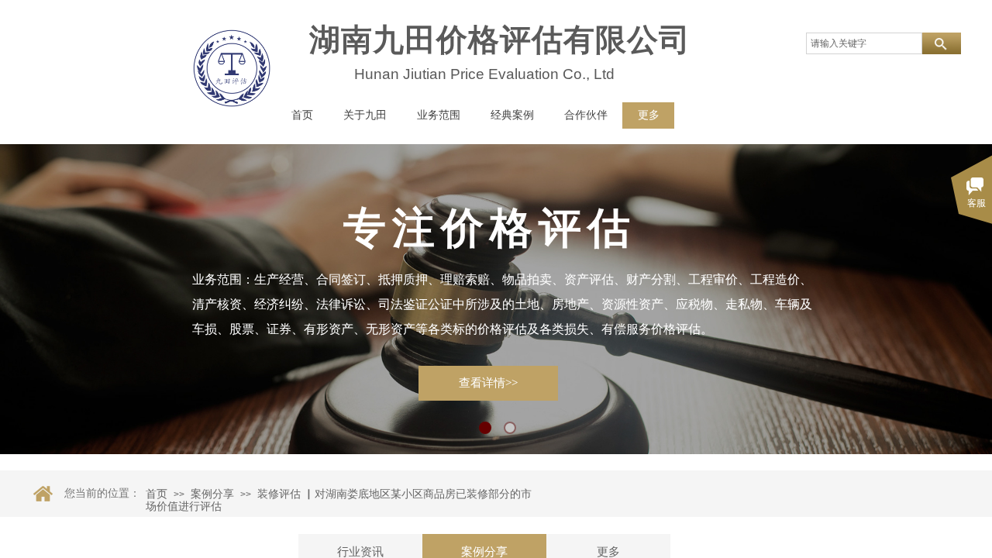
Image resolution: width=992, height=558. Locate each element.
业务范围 (438, 115)
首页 (156, 494)
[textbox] (864, 43)
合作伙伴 (586, 115)
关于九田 (365, 115)
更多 (649, 115)
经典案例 (512, 115)
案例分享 (212, 494)
